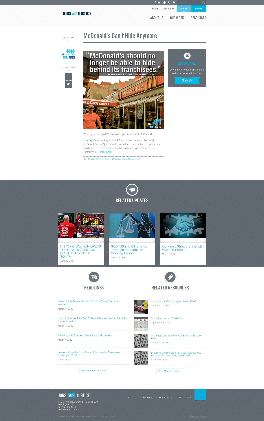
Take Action (184, 397)
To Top (200, 397)
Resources (198, 18)
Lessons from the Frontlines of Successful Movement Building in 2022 (89, 354)
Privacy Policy (198, 417)
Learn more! (105, 152)
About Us (156, 18)
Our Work (177, 18)
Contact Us (168, 8)
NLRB (128, 159)
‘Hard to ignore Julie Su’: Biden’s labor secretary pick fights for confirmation (93, 320)
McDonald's (120, 159)
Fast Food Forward (96, 159)
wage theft (135, 159)
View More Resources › (170, 371)
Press (155, 8)
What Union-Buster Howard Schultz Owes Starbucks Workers (89, 303)
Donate (198, 8)
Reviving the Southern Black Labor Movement (85, 335)
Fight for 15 (109, 159)
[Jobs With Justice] (77, 13)
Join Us (183, 8)
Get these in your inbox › (93, 370)
